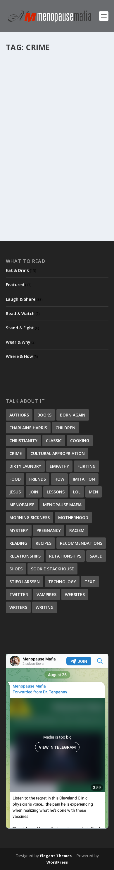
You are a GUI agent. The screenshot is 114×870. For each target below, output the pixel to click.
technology (62, 581)
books (44, 415)
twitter (18, 594)
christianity (23, 440)
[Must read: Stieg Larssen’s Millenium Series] (57, 100)
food (15, 479)
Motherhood (73, 517)
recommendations (81, 543)
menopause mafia (62, 504)
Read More (27, 211)
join (33, 492)
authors (19, 415)
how (59, 479)
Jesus (15, 492)
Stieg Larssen (24, 581)
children (65, 427)
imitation (84, 479)
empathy (59, 466)
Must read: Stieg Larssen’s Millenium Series (47, 156)
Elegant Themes (56, 855)
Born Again (72, 415)
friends (37, 479)
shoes (16, 569)
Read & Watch (87, 168)
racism (76, 530)
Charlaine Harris (28, 427)
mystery (18, 530)
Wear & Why (18, 342)
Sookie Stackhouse (52, 569)
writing (44, 607)
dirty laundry (25, 466)
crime (15, 453)
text (89, 581)
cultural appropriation (57, 453)
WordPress (57, 862)
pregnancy (49, 530)
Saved (96, 556)
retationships (65, 556)
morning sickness (29, 517)
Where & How (19, 356)
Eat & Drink (17, 270)
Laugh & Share (20, 299)
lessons (56, 492)
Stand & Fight (20, 328)
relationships (25, 556)
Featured (66, 168)
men (93, 492)
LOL (76, 492)
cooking (79, 440)
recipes (43, 543)
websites (75, 594)
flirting (86, 466)
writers (18, 607)
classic (54, 440)
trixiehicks (25, 168)
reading (18, 543)
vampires (46, 594)
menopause (21, 504)
